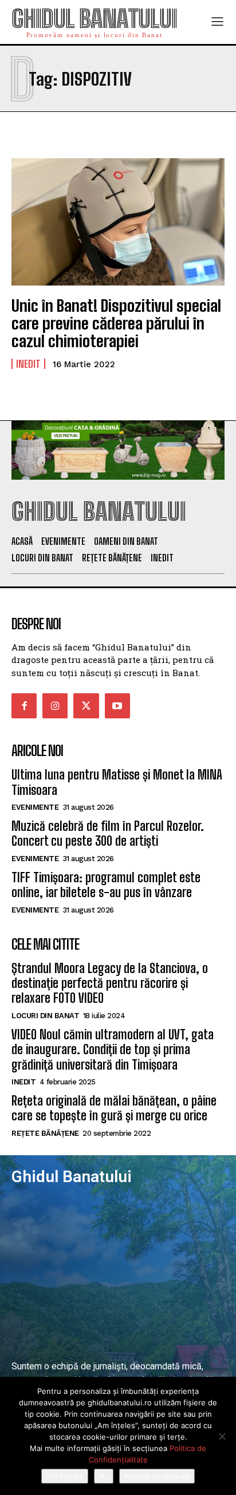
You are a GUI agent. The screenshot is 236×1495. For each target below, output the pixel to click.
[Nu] (221, 1436)
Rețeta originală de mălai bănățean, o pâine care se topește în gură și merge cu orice (114, 1108)
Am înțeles (65, 1476)
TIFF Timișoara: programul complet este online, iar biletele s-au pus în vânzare (105, 885)
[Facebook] (24, 705)
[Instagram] (55, 705)
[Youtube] (117, 705)
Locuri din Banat (45, 1015)
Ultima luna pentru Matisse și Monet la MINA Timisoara (116, 782)
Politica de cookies (157, 1476)
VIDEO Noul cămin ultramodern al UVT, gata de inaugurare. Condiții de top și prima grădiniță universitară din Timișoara (112, 1049)
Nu (104, 1476)
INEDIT (28, 364)
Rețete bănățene (45, 1133)
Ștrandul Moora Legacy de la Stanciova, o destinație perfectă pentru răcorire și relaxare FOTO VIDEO (109, 983)
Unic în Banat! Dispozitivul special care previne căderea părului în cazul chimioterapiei (116, 323)
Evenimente (34, 807)
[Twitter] (86, 705)
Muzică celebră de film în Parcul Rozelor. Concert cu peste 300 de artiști (107, 833)
